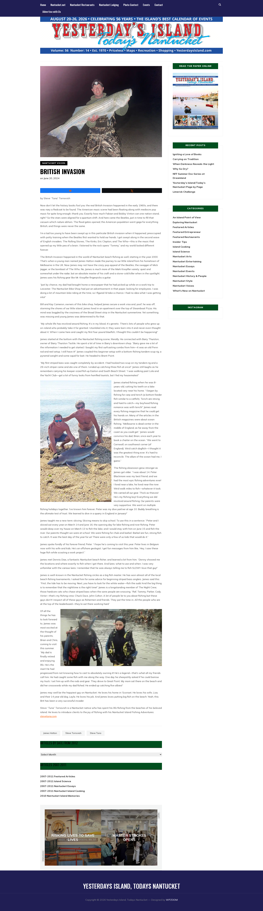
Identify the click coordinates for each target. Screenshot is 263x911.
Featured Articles (183, 227)
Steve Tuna (95, 733)
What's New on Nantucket (189, 290)
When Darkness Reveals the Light (193, 163)
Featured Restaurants (186, 236)
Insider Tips (180, 241)
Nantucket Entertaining (187, 261)
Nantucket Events (184, 271)
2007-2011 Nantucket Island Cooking (62, 790)
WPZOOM (172, 899)
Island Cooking (181, 246)
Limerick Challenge (184, 191)
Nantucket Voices (53, 163)
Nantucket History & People (190, 276)
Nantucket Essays (184, 266)
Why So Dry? (180, 168)
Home (43, 5)
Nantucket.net (58, 5)
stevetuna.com (48, 716)
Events (146, 5)
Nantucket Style (183, 280)
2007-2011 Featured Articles (57, 776)
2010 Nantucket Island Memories (60, 795)
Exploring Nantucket (185, 222)
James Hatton (50, 733)
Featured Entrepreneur (187, 231)
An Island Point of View (187, 217)
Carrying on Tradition (186, 159)
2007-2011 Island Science (55, 781)
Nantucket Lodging (109, 5)
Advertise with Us (51, 12)
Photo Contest (130, 5)
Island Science (181, 251)
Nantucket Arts (182, 256)
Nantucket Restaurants (82, 5)
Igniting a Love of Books (187, 154)
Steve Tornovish (73, 733)
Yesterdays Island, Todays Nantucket (131, 886)
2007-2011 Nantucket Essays (58, 786)
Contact (158, 5)
